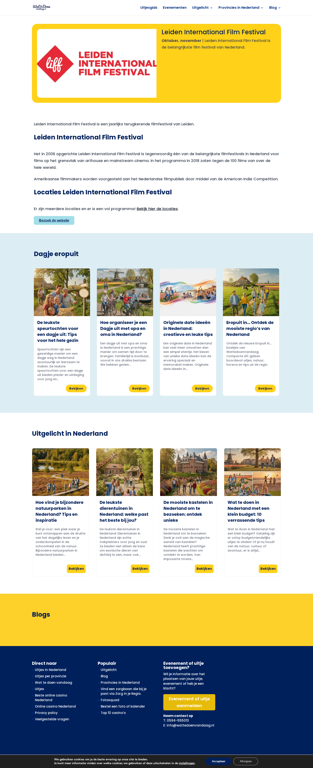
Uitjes (39, 689)
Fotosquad (110, 700)
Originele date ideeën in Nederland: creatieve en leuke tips (188, 328)
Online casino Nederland (55, 706)
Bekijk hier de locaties (157, 208)
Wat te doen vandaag (53, 682)
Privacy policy (46, 713)
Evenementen (175, 8)
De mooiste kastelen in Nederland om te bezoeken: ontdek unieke (188, 511)
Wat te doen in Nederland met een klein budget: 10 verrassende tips (248, 511)
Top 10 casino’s (113, 713)
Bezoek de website (54, 220)
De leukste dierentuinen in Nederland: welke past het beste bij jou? (124, 511)
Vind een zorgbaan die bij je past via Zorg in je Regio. (123, 691)
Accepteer (218, 761)
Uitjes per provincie (50, 676)
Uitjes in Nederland (50, 670)
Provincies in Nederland (238, 8)
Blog (273, 8)
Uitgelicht (200, 8)
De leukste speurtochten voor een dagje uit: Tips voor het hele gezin (57, 331)
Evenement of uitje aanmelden (189, 702)
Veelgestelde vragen (52, 719)
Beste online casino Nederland (51, 697)
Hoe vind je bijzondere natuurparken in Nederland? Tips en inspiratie (59, 511)
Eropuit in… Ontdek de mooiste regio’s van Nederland (250, 328)
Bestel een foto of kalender (123, 706)
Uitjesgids (148, 8)
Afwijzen (246, 761)
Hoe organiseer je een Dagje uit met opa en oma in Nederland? (123, 328)
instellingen (187, 763)
